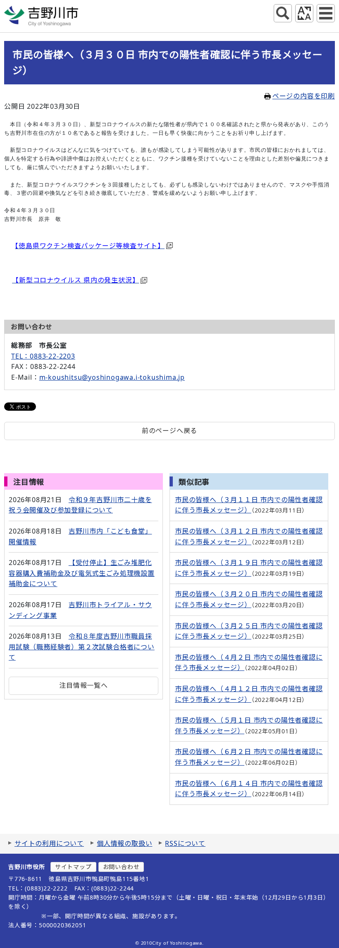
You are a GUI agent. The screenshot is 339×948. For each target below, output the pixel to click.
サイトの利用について (49, 843)
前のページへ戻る (169, 430)
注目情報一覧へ (83, 685)
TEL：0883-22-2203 (43, 356)
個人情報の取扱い (124, 843)
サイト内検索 (283, 13)
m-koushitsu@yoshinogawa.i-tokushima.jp (112, 377)
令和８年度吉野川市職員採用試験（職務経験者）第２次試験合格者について (82, 647)
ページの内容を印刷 (303, 96)
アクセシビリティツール (304, 13)
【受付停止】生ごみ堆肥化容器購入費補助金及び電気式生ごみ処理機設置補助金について (82, 573)
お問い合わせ (121, 867)
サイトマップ (73, 867)
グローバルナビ (326, 13)
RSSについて (185, 843)
